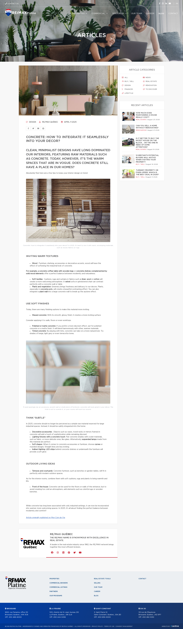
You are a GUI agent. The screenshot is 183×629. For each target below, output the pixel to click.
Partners (54, 591)
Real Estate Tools (102, 578)
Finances (128, 89)
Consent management (124, 626)
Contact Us (13, 3)
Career (150, 13)
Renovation (151, 85)
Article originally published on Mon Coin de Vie (45, 518)
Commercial (98, 13)
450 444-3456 (59, 617)
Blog (161, 13)
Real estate (151, 81)
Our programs (56, 595)
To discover (151, 89)
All (126, 77)
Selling (97, 583)
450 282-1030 (148, 617)
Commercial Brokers (59, 583)
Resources (118, 13)
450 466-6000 (15, 617)
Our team (136, 13)
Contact (173, 13)
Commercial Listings (58, 587)
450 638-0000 (104, 617)
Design (32, 122)
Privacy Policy (97, 626)
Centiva (175, 626)
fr (177, 3)
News (148, 77)
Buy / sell (129, 81)
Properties (78, 13)
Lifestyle (128, 93)
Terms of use (109, 626)
